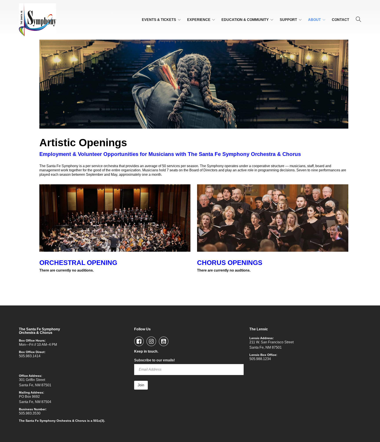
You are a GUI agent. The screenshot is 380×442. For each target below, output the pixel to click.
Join (141, 385)
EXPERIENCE (198, 20)
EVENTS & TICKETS (159, 20)
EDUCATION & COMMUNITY (245, 20)
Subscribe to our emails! (154, 360)
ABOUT (314, 20)
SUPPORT (288, 20)
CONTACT (340, 20)
